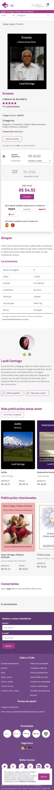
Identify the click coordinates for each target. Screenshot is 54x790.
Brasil (3, 11)
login (9, 588)
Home (5, 24)
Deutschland (27, 11)
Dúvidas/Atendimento (10, 663)
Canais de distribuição (39, 686)
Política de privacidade (39, 663)
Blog (3, 672)
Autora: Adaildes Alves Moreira (13, 561)
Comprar (27, 196)
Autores (4, 668)
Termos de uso (7, 686)
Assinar (8, 646)
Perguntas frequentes (10, 707)
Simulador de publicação (40, 693)
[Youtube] (47, 767)
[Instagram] (22, 767)
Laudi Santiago (13, 106)
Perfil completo (13, 393)
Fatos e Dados (7, 681)
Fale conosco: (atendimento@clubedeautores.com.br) (23, 711)
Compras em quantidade (40, 681)
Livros (12, 24)
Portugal (10, 11)
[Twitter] (5, 767)
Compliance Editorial (38, 668)
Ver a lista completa (12, 414)
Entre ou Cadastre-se (39, 5)
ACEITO (44, 777)
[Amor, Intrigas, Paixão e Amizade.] (18, 527)
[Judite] (18, 444)
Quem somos (6, 677)
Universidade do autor (39, 677)
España (18, 11)
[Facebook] (13, 767)
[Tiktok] (30, 767)
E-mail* (5, 633)
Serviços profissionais (39, 672)
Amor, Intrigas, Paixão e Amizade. (12, 556)
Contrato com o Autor (10, 691)
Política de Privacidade (27, 781)
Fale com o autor (38, 393)
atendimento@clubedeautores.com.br (15, 319)
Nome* (5, 623)
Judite (4, 472)
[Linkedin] (39, 767)
